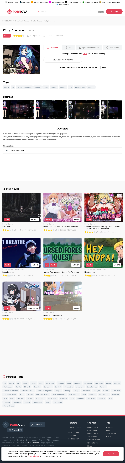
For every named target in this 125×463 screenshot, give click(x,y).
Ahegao (61, 383)
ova (20, 11)
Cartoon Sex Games (41, 2)
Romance (63, 398)
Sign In (101, 12)
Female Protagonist (24, 87)
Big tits (18, 387)
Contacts (109, 427)
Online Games (93, 434)
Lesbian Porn (73, 439)
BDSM (46, 87)
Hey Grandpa (89, 272)
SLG (110, 398)
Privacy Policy (33, 456)
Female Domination (11, 391)
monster (92, 394)
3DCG (25, 383)
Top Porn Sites (13, 2)
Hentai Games (36, 21)
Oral (12, 398)
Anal (69, 383)
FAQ (108, 431)
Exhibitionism (92, 387)
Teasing (7, 402)
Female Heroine (27, 391)
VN (47, 265)
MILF (84, 394)
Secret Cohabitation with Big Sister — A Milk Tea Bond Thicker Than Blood (102, 228)
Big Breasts (8, 387)
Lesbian (54, 87)
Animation (99, 383)
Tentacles (17, 402)
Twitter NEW (17, 430)
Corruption (68, 387)
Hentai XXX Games (74, 2)
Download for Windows (63, 60)
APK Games (92, 437)
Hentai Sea (26, 2)
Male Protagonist (59, 394)
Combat (63, 87)
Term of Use (111, 434)
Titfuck (27, 402)
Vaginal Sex (37, 402)
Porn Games (92, 431)
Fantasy (38, 87)
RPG (70, 87)
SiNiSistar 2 (6, 227)
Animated (88, 383)
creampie (79, 387)
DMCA (108, 437)
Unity (7, 219)
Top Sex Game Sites (74, 428)
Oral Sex (20, 398)
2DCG (6, 87)
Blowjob (27, 387)
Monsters (115, 394)
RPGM (48, 219)
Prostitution (52, 398)
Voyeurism (58, 402)
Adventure (50, 383)
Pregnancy (40, 398)
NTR (5, 398)
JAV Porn (72, 436)
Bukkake (37, 387)
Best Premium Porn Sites (111, 2)
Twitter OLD (39, 425)
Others (6, 36)
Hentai (90, 446)
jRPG (21, 394)
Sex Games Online (91, 2)
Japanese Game (10, 394)
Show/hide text (17, 150)
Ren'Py (7, 265)
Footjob (58, 391)
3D (18, 383)
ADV (41, 383)
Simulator (101, 398)
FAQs (85, 54)
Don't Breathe (8, 272)
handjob (97, 391)
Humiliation (116, 391)
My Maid (5, 315)
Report (105, 67)
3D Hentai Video (94, 443)
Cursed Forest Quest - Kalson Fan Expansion (61, 272)
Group (76, 391)
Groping (67, 391)
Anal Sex (77, 383)
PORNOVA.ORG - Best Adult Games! (15, 21)
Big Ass (117, 383)
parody (29, 398)
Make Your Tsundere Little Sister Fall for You (61, 227)
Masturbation (74, 394)
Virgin (48, 402)
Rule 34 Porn (73, 433)
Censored (47, 387)
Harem (105, 391)
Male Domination (42, 394)
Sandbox (91, 87)
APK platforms (33, 443)
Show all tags (9, 406)
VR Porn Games (93, 440)
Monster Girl (80, 87)
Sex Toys (91, 398)
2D (13, 87)
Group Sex (86, 391)
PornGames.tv (64, 5)
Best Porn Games (58, 2)
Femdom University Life (52, 315)
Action (33, 383)
